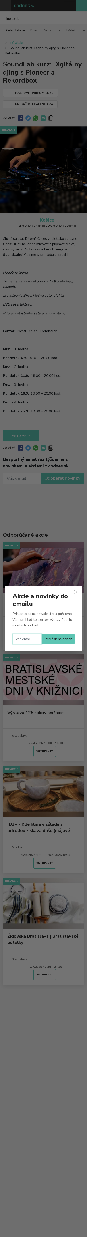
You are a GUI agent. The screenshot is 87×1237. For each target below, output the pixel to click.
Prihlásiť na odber (58, 639)
